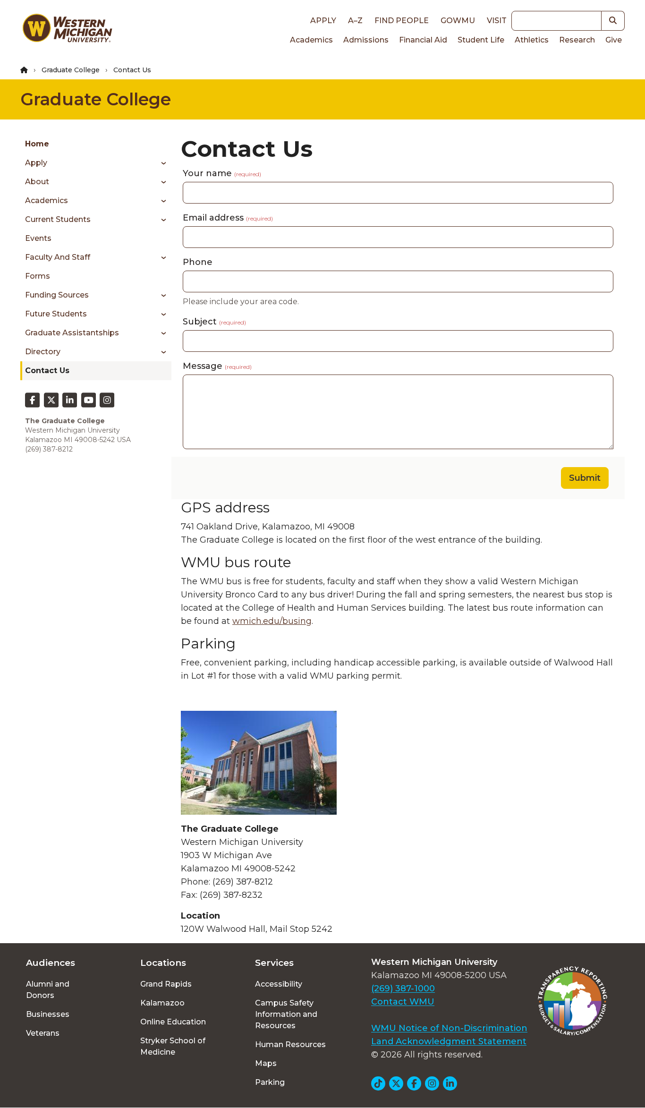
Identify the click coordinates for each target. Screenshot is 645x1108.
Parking (270, 1082)
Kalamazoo (162, 1002)
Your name (222, 173)
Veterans (42, 1033)
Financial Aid (423, 39)
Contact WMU (402, 1002)
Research (577, 39)
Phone (197, 262)
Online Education (173, 1021)
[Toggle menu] (160, 162)
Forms (37, 276)
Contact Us (47, 370)
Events (38, 238)
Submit (585, 478)
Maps (266, 1063)
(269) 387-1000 (403, 988)
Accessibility (278, 984)
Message (217, 366)
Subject (214, 321)
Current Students (58, 219)
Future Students (56, 313)
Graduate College (71, 70)
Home (37, 143)
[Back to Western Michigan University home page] (67, 30)
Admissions (366, 39)
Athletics (532, 39)
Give (613, 39)
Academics (311, 39)
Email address (228, 218)
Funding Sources (57, 294)
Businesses (47, 1014)
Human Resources (290, 1044)
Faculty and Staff (57, 257)
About (37, 181)
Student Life (481, 39)
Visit (497, 20)
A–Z (355, 20)
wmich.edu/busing (272, 621)
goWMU (458, 20)
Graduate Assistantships (72, 332)
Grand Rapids (166, 984)
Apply (323, 20)
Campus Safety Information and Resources (286, 1014)
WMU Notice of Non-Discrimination (449, 1028)
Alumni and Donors (47, 990)
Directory (42, 351)
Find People (401, 20)
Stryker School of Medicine (172, 1046)
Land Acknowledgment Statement (448, 1041)
